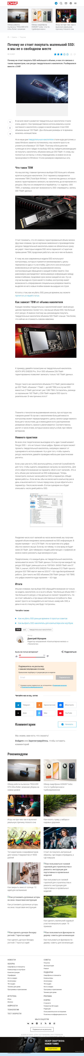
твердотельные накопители (41, 139)
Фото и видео (12, 978)
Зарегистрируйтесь (38, 740)
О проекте (47, 1003)
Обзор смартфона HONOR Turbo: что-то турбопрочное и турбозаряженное (41, 28)
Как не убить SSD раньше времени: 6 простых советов (42, 618)
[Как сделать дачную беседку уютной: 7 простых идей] (24, 934)
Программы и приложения (17, 989)
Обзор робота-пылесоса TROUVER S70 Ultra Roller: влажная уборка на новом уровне (18, 29)
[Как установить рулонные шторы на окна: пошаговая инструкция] (24, 898)
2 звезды (58, 54)
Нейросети (13, 1006)
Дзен (25, 713)
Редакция (47, 1009)
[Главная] (8, 37)
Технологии (13, 1010)
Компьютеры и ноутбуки (16, 969)
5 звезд (67, 54)
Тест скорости (14, 1014)
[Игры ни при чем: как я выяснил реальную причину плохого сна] (24, 805)
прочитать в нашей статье (27, 295)
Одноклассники (49, 705)
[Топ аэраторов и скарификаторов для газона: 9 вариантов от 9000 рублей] (24, 838)
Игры (9, 999)
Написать (69, 724)
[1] (16, 656)
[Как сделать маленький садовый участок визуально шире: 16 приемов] (60, 907)
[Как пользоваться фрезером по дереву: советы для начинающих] (60, 934)
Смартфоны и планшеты (16, 967)
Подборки (48, 972)
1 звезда (55, 54)
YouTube (68, 713)
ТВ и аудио (11, 984)
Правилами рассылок (60, 685)
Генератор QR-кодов (51, 1006)
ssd (24, 630)
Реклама (48, 996)
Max (45, 713)
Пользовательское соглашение (55, 1011)
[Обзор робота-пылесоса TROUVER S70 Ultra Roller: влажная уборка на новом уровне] (24, 770)
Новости (12, 960)
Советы (47, 960)
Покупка (47, 963)
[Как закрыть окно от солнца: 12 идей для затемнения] (24, 873)
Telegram (26, 705)
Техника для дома (14, 987)
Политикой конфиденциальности (32, 687)
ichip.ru (47, 1000)
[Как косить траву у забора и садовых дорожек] (60, 805)
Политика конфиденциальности (55, 1014)
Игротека (12, 996)
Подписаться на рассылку (42, 1029)
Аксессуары (12, 981)
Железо (10, 1002)
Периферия (12, 975)
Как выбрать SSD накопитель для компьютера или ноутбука (45, 623)
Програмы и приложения (53, 989)
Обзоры (11, 964)
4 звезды (64, 54)
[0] (47, 656)
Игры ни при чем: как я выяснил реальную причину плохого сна (65, 27)
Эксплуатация (49, 966)
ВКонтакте (69, 705)
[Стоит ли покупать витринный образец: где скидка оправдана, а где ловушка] (60, 838)
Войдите (19, 740)
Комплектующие (14, 972)
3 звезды (61, 54)
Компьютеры (48, 978)
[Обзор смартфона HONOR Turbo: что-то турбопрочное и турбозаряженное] (60, 770)
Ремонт (46, 968)
